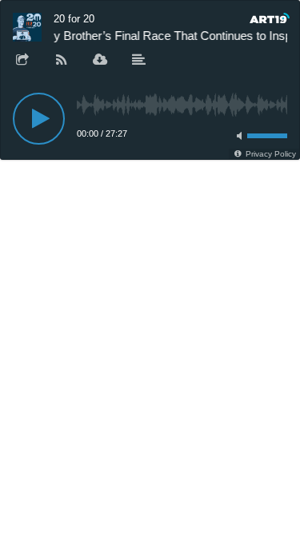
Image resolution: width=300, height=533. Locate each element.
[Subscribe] (61, 61)
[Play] (39, 119)
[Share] (22, 61)
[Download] (100, 61)
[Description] (139, 61)
